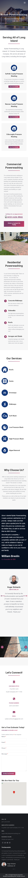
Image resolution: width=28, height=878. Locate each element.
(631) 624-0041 (15, 216)
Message (5, 754)
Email (4, 742)
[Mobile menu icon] (25, 3)
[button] (14, 792)
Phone (4, 748)
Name (4, 736)
